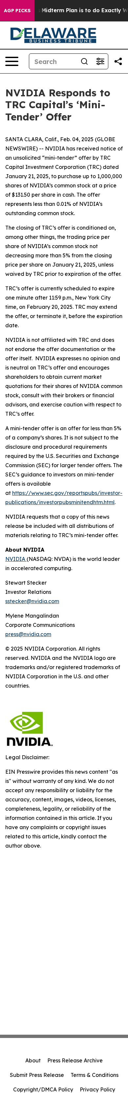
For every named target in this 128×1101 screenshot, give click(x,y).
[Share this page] (118, 61)
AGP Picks (17, 11)
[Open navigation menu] (11, 61)
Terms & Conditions (94, 1075)
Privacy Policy (97, 1089)
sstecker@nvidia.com (32, 601)
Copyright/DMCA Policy (43, 1089)
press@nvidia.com (28, 634)
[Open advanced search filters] (100, 61)
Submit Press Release (37, 1075)
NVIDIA (16, 559)
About (33, 1060)
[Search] (84, 61)
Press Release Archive (75, 1060)
